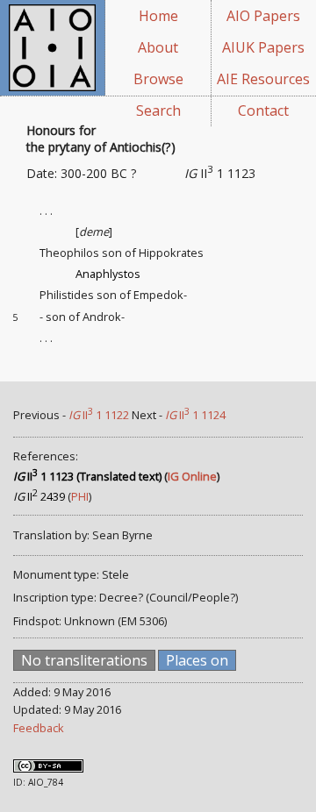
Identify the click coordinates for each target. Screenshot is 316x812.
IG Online (192, 476)
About (158, 47)
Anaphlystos (107, 273)
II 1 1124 (195, 415)
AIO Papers (263, 15)
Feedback (38, 728)
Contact (263, 110)
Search (158, 110)
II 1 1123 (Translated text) (87, 476)
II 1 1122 (98, 415)
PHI (80, 496)
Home (158, 15)
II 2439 (39, 496)
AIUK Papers (263, 47)
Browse (158, 79)
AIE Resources (263, 79)
